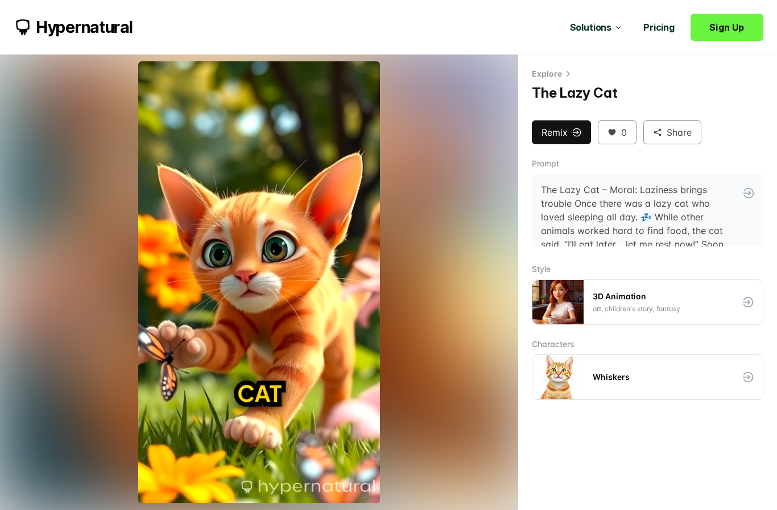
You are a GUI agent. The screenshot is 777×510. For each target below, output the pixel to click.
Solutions (591, 27)
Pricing (659, 27)
